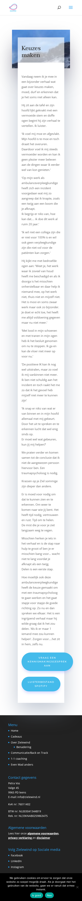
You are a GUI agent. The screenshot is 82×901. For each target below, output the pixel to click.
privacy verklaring (20, 838)
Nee (49, 895)
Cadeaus (16, 736)
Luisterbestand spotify (41, 684)
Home (14, 730)
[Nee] (77, 887)
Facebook (17, 855)
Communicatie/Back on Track (29, 753)
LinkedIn (17, 861)
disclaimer (43, 838)
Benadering (23, 747)
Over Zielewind (20, 742)
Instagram (18, 867)
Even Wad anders (22, 764)
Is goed (36, 895)
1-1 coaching (19, 758)
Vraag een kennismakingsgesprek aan (47, 661)
